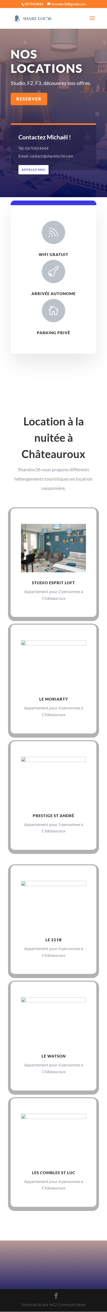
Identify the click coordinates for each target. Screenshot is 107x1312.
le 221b (53, 939)
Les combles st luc (53, 1172)
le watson (54, 1056)
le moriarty (53, 699)
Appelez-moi (33, 170)
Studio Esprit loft (53, 582)
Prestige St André (53, 815)
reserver (29, 98)
